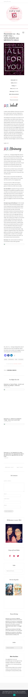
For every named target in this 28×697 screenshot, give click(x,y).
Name (5, 493)
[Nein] (26, 693)
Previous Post (9, 467)
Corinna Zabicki (17, 363)
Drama (5, 359)
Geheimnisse (11, 359)
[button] (5, 355)
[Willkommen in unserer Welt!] (14, 542)
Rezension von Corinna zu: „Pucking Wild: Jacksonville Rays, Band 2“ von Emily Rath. (14, 622)
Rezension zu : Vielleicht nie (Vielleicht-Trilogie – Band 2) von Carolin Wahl (13, 419)
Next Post (20, 467)
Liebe (16, 359)
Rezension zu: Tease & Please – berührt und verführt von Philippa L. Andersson (14, 385)
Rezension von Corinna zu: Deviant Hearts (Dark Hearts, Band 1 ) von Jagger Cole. (14, 626)
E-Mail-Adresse (6, 499)
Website (5, 505)
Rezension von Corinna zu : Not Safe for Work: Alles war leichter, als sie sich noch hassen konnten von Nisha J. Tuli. (14, 633)
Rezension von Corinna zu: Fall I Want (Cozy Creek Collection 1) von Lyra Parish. (14, 629)
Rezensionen (8, 32)
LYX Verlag (21, 359)
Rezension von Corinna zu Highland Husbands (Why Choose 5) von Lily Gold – (14, 619)
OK (14, 695)
